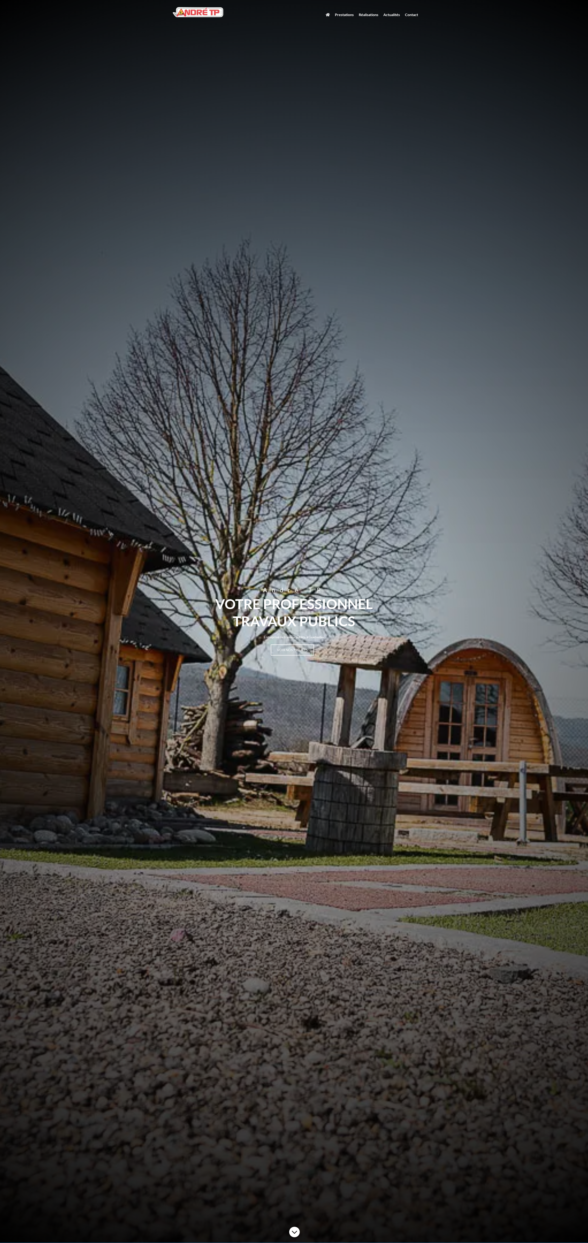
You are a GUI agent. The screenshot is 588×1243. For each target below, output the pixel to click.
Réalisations (368, 14)
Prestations (344, 14)
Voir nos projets (292, 650)
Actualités (391, 14)
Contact (411, 14)
